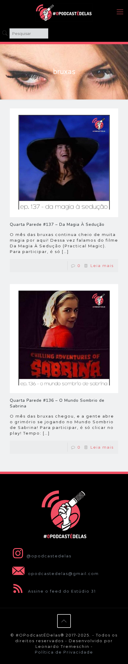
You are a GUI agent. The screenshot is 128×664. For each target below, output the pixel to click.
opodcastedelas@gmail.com (62, 573)
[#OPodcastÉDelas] (64, 12)
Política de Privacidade (64, 652)
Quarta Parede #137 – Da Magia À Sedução (57, 224)
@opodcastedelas (48, 555)
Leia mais (102, 265)
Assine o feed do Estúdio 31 (61, 591)
